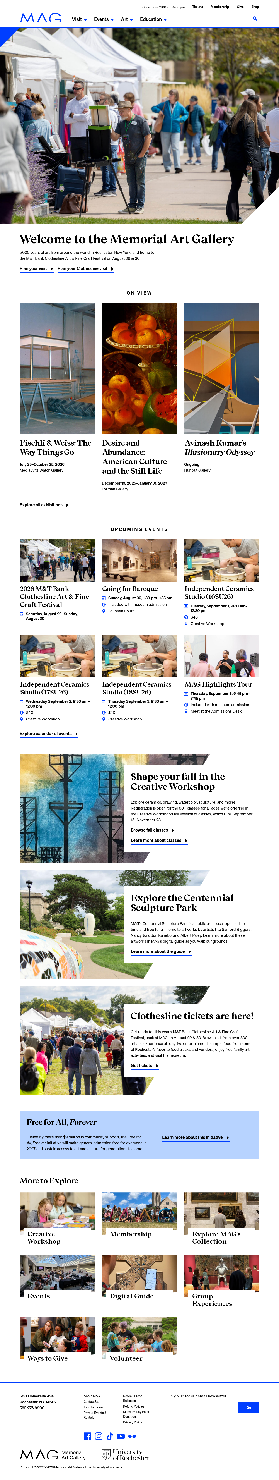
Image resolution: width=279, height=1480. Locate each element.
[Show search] (255, 18)
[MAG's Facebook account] (87, 1437)
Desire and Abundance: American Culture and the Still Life (134, 457)
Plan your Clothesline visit (82, 268)
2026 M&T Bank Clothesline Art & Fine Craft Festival (54, 596)
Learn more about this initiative (192, 1137)
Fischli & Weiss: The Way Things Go (55, 447)
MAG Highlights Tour (218, 684)
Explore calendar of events (46, 733)
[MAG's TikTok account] (109, 1437)
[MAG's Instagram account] (98, 1437)
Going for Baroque (130, 589)
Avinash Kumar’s (220, 447)
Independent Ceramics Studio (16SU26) (219, 592)
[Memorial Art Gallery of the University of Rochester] (40, 17)
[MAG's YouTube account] (121, 1437)
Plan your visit (33, 268)
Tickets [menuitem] (197, 7)
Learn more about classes (156, 840)
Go (249, 1407)
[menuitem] (220, 7)
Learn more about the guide (158, 951)
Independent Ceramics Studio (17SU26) (54, 688)
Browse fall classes (149, 830)
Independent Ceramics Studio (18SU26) (136, 688)
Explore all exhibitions (41, 505)
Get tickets (141, 1065)
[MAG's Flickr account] (132, 1437)
